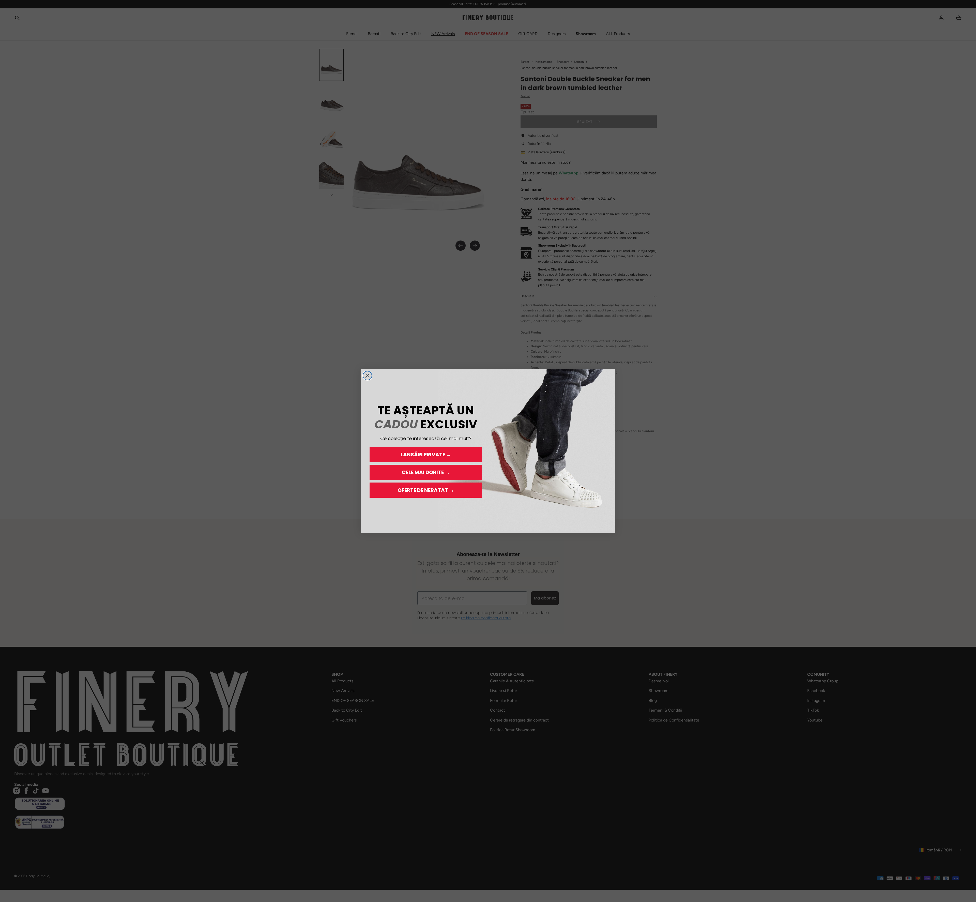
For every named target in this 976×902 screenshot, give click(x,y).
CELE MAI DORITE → (426, 472)
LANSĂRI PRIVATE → (426, 454)
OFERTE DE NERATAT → (426, 490)
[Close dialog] (367, 375)
